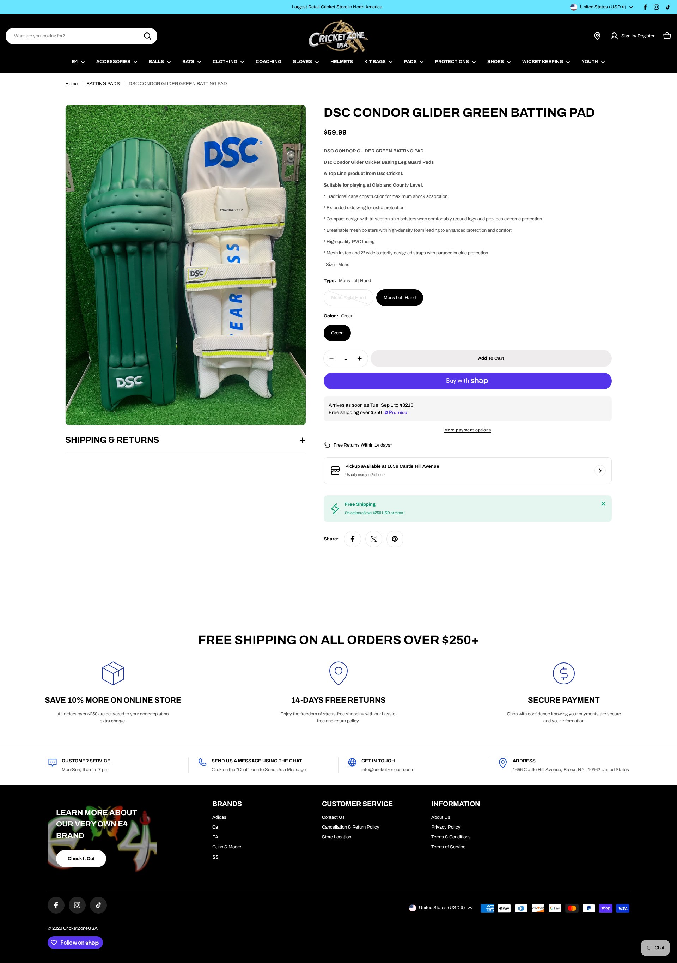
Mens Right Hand (351, 300)
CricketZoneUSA (80, 928)
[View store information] (600, 470)
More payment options (467, 430)
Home (71, 83)
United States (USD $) (603, 7)
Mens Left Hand (400, 297)
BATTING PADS (103, 83)
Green (337, 333)
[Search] (147, 36)
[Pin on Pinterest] (394, 539)
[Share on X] (373, 539)
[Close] (603, 503)
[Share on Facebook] (352, 539)
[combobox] (81, 36)
